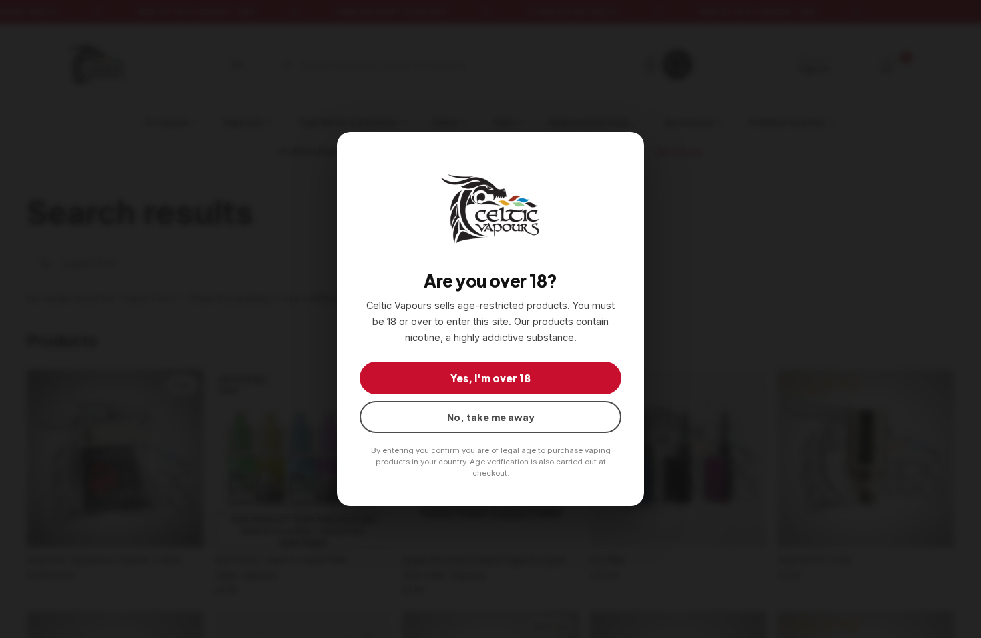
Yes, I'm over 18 (490, 378)
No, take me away (491, 417)
